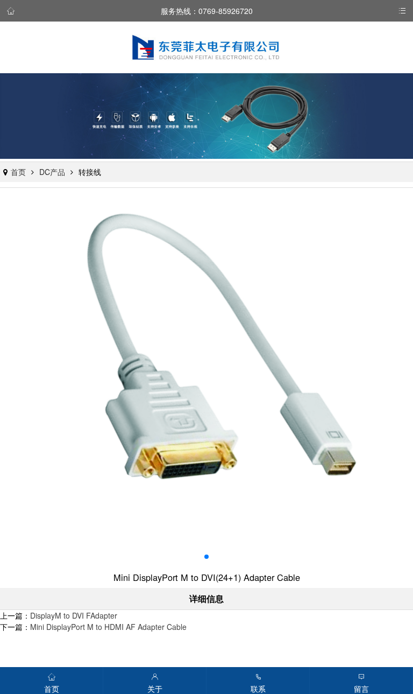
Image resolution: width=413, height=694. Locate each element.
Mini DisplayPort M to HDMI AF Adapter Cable (108, 626)
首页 (18, 171)
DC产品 (52, 171)
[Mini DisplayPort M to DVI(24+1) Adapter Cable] (206, 380)
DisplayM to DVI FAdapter (73, 615)
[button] (206, 557)
